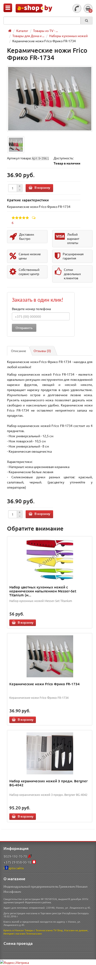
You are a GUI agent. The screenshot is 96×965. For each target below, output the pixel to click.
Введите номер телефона (31, 309)
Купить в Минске (13, 930)
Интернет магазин (14, 933)
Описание (18, 351)
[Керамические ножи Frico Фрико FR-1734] (50, 99)
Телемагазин (34, 933)
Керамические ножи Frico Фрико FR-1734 (44, 684)
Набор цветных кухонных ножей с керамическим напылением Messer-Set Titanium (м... (42, 591)
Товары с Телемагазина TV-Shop (43, 930)
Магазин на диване (76, 930)
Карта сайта (15, 868)
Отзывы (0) (42, 351)
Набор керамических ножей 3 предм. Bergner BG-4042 (48, 783)
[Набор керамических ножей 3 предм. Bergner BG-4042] (49, 753)
